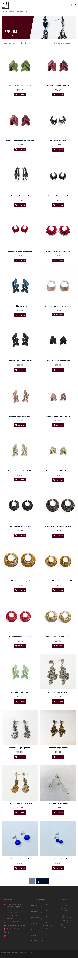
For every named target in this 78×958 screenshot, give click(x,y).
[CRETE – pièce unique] (5, 5)
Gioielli (16, 11)
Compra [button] (59, 149)
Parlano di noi (66, 918)
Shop (11, 11)
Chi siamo (64, 911)
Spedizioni (64, 915)
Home (4, 11)
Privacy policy (66, 920)
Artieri (63, 913)
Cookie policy (65, 922)
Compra (21, 94)
